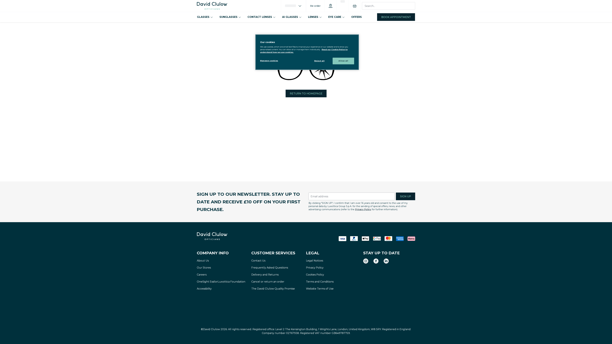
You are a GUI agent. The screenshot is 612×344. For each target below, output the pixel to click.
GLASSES (203, 16)
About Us (203, 260)
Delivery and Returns (265, 274)
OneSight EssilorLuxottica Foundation (221, 281)
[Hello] (293, 6)
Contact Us (258, 260)
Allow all (343, 61)
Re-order (315, 5)
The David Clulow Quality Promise (273, 288)
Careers (202, 274)
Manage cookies (269, 61)
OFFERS (356, 16)
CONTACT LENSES (260, 16)
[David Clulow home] (221, 236)
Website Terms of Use (320, 288)
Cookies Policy (315, 274)
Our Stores (204, 267)
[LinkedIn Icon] (386, 261)
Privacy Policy (363, 209)
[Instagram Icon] (365, 261)
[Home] (212, 6)
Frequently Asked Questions (269, 267)
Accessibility (204, 288)
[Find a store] (330, 6)
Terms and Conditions (320, 281)
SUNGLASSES (228, 16)
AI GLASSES (290, 16)
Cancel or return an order (267, 281)
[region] (307, 52)
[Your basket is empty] (355, 6)
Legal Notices (314, 260)
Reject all (319, 61)
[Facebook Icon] (376, 261)
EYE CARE (334, 16)
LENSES (313, 16)
